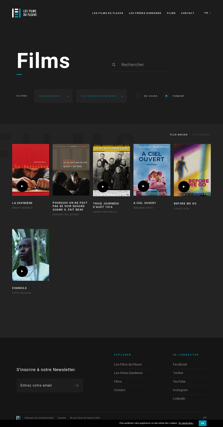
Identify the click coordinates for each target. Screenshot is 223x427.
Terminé (178, 96)
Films (44, 61)
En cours (151, 96)
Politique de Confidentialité (39, 418)
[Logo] (24, 13)
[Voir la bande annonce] (22, 186)
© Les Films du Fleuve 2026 (85, 418)
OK (202, 423)
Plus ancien (179, 134)
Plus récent (201, 134)
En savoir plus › (186, 423)
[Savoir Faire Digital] (204, 418)
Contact (62, 418)
